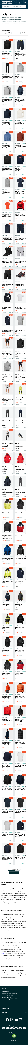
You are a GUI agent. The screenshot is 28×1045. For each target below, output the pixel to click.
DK (15, 1040)
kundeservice (16, 975)
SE (10, 1040)
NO (13, 1040)
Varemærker (4, 11)
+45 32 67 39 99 (10, 996)
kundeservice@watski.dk (11, 993)
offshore (3, 953)
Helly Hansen (11, 11)
